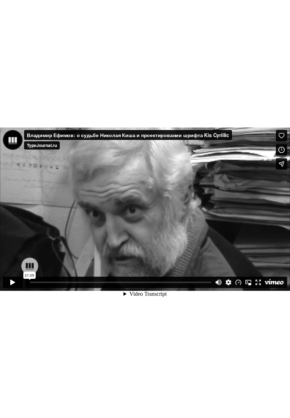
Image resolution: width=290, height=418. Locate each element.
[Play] (13, 282)
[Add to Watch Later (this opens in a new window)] (281, 150)
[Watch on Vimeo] (274, 282)
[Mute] (218, 282)
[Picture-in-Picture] (248, 282)
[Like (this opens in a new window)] (281, 135)
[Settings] (228, 282)
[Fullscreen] (258, 282)
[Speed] (238, 282)
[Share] (281, 164)
